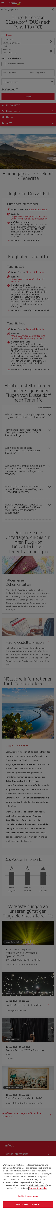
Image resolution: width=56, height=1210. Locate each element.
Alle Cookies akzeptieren (28, 1204)
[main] (28, 1183)
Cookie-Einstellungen (28, 1196)
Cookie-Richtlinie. (38, 1188)
